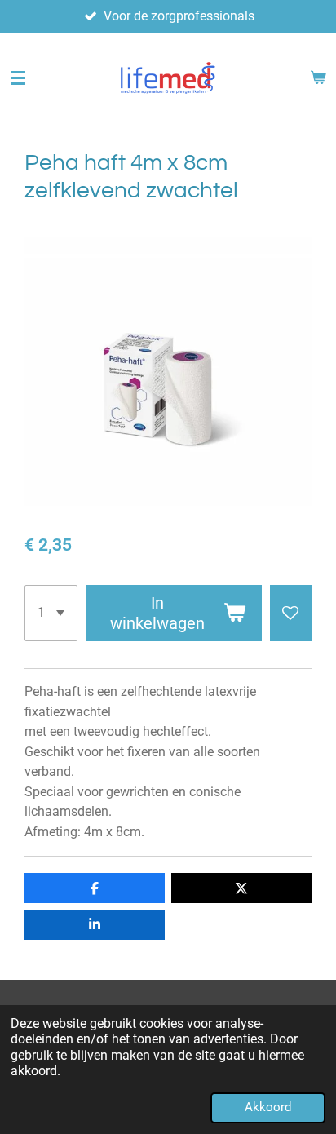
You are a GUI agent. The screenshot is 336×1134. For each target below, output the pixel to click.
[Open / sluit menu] (18, 78)
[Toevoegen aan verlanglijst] (291, 613)
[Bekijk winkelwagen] (318, 78)
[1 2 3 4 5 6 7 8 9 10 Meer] (50, 613)
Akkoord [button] (268, 1107)
